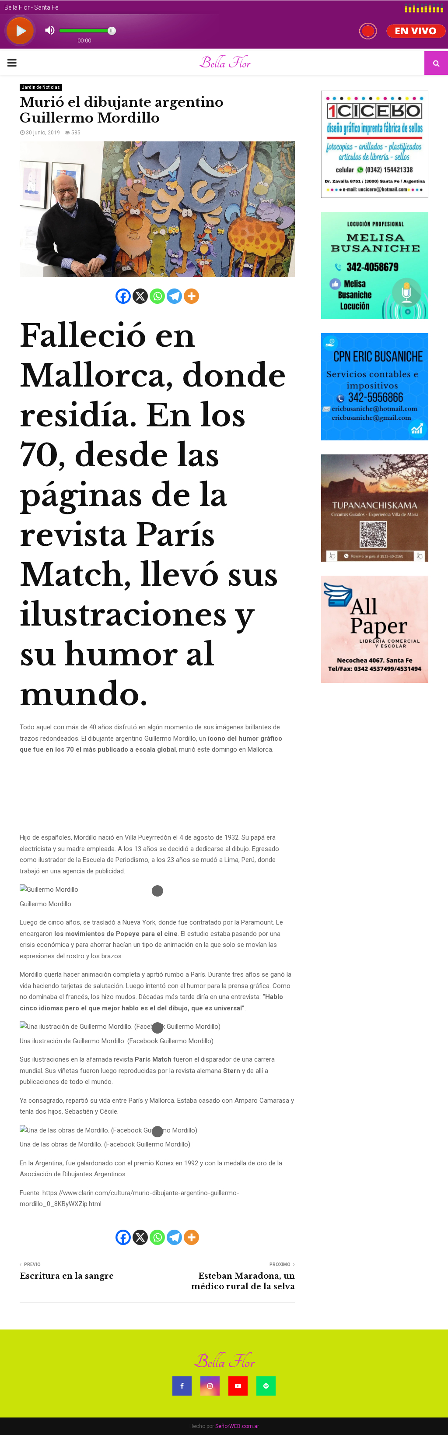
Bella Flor (224, 63)
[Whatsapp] (157, 296)
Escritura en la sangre (67, 1276)
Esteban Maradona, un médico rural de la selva (243, 1281)
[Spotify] (266, 1386)
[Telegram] (174, 296)
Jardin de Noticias (41, 87)
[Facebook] (123, 296)
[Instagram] (210, 1386)
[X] (140, 296)
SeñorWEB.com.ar (237, 1426)
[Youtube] (238, 1386)
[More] (191, 296)
